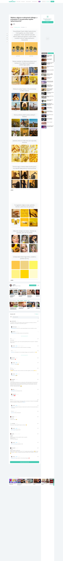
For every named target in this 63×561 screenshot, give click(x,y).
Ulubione (23, 27)
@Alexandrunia (13, 347)
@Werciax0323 (13, 458)
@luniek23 (12, 375)
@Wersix (24, 402)
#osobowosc (25, 300)
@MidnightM (13, 390)
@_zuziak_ (12, 352)
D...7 (12, 399)
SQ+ (39, 1)
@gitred (12, 395)
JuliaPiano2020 (14, 321)
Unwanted (13, 357)
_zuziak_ (14, 284)
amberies (14, 331)
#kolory (18, 300)
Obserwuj (17, 27)
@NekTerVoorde (13, 333)
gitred (13, 389)
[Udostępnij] (7, 42)
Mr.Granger (13, 423)
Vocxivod (13, 416)
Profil (38, 285)
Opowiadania (34, 1)
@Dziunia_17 (13, 406)
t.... (12, 338)
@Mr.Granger (13, 429)
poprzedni (44, 53)
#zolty (28, 300)
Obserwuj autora (33, 285)
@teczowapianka (13, 328)
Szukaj (44, 1)
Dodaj (52, 1)
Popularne (18, 1)
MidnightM (13, 379)
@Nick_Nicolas (13, 443)
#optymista (21, 300)
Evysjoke (13, 433)
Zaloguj (48, 1)
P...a (12, 368)
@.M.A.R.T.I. (13, 364)
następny (51, 53)
